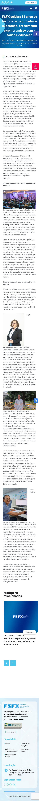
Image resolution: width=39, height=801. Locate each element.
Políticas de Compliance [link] (25, 744)
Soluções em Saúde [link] (25, 750)
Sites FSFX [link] (30, 3)
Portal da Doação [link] (35, 67)
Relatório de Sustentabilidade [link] (11, 750)
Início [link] (3, 40)
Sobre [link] (7, 743)
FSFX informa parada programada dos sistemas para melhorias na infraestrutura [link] (20, 641)
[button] (31, 8)
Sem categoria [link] (9, 636)
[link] (36, 33)
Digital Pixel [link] (26, 796)
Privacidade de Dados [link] (10, 755)
